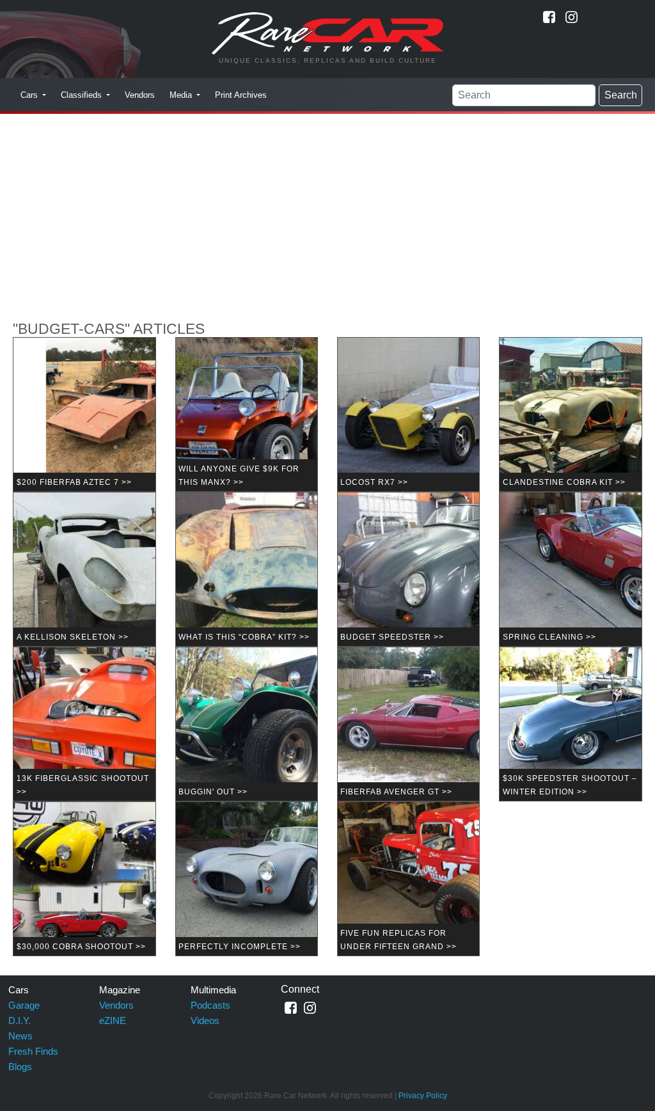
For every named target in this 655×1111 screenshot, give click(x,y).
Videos (205, 1020)
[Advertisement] (327, 208)
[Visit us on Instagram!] (571, 17)
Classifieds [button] (82, 95)
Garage (24, 1005)
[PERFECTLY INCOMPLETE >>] (281, 878)
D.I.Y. (19, 1020)
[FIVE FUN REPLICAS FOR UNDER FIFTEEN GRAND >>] (443, 878)
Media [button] (182, 95)
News (20, 1035)
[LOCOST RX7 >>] (443, 414)
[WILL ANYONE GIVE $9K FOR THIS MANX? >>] (281, 414)
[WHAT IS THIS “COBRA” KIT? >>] (281, 568)
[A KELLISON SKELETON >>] (119, 568)
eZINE (112, 1020)
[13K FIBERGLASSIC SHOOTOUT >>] (119, 723)
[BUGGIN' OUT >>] (281, 723)
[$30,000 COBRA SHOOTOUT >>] (119, 878)
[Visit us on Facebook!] (549, 17)
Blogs (20, 1066)
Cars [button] (30, 95)
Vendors (140, 95)
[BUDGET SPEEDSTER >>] (443, 568)
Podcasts (210, 1005)
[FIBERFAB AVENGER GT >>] (443, 723)
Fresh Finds (33, 1051)
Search (620, 95)
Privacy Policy (423, 1095)
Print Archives (241, 95)
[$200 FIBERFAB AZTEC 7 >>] (119, 414)
